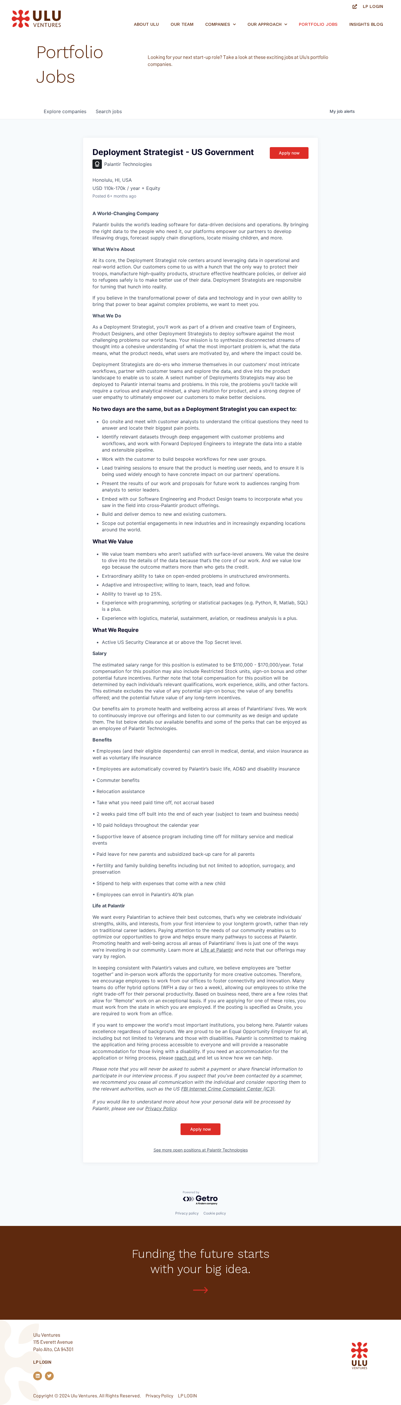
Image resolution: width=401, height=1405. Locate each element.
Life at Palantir (217, 950)
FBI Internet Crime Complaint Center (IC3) (227, 1089)
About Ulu (146, 24)
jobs (109, 111)
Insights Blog (366, 24)
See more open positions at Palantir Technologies (201, 1149)
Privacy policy (187, 1213)
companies (65, 111)
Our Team (182, 24)
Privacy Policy (160, 1108)
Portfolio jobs (318, 24)
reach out (185, 1058)
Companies (217, 24)
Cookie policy (214, 1213)
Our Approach (264, 24)
